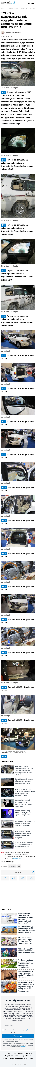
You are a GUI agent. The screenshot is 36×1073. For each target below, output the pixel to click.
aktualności (24, 8)
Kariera (29, 1053)
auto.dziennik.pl (13, 8)
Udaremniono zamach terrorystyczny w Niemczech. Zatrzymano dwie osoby (23, 803)
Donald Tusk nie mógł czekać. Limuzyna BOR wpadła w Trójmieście (23, 813)
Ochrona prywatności (23, 1056)
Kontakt (7, 1053)
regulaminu (28, 1030)
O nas (14, 1053)
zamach (12, 866)
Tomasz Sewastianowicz (13, 32)
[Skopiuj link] (22, 878)
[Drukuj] (13, 878)
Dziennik (3, 8)
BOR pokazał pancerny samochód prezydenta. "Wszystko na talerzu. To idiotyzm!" (23, 835)
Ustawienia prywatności (24, 1058)
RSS (18, 1061)
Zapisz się (18, 1036)
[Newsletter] (5, 878)
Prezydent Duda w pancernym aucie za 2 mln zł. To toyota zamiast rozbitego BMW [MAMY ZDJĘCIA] (24, 771)
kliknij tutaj (23, 1046)
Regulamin (9, 1056)
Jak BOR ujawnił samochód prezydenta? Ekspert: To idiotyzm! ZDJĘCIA (24, 844)
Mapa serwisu (8, 1058)
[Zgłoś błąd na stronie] (31, 878)
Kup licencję (17, 858)
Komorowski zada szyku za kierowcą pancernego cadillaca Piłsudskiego (24, 823)
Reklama (21, 1053)
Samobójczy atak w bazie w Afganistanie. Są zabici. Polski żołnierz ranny (25, 781)
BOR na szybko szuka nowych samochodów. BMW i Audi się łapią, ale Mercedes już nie (25, 793)
